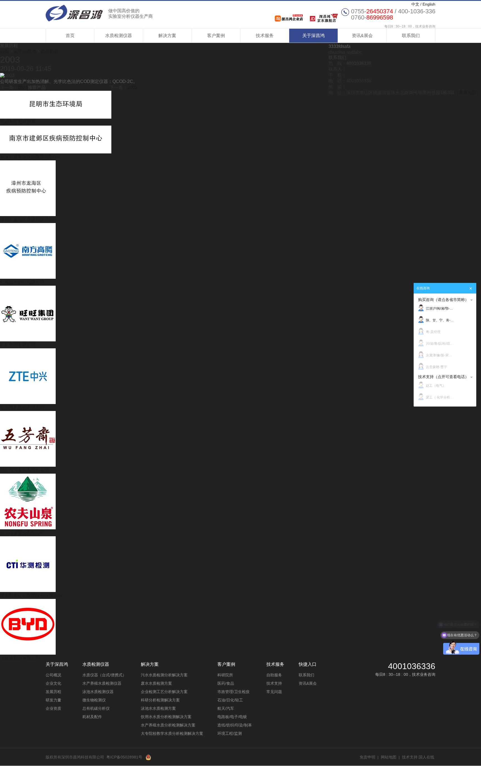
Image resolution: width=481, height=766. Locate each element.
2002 (132, 87)
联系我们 (411, 35)
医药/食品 (225, 683)
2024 (23, 87)
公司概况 (53, 675)
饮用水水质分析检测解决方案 (166, 716)
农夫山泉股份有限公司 (22, 532)
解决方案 (167, 35)
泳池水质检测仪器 (98, 691)
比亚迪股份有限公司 (20, 658)
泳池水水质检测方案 (158, 708)
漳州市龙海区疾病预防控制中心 (31, 219)
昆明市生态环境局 (18, 122)
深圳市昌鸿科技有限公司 (99, 13)
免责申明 (367, 757)
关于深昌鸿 (313, 35)
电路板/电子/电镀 (232, 716)
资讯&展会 (362, 35)
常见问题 (274, 691)
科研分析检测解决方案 (160, 700)
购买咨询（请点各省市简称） (443, 299)
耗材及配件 (92, 716)
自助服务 (274, 675)
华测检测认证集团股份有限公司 (31, 595)
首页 (70, 35)
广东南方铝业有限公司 (22, 282)
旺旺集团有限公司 (18, 344)
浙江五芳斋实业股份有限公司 (29, 470)
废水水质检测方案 (156, 683)
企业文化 (53, 683)
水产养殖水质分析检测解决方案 (168, 725)
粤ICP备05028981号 (124, 757)
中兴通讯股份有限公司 (22, 407)
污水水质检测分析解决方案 (164, 675)
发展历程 (49, 51)
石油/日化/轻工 (230, 700)
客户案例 (216, 35)
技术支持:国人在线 (418, 757)
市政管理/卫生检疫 (233, 691)
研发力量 (53, 700)
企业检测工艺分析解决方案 (164, 691)
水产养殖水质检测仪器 (101, 683)
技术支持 (274, 683)
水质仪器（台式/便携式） (104, 675)
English (429, 4)
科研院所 (225, 675)
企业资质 (53, 708)
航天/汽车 (225, 708)
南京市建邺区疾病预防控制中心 (31, 157)
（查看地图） (467, 92)
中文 (415, 4)
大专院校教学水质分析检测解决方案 (172, 733)
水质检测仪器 (118, 35)
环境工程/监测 (229, 733)
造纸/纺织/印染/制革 (234, 725)
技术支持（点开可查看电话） (443, 377)
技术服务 (265, 35)
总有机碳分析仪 (96, 708)
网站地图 (388, 757)
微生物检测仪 (94, 700)
